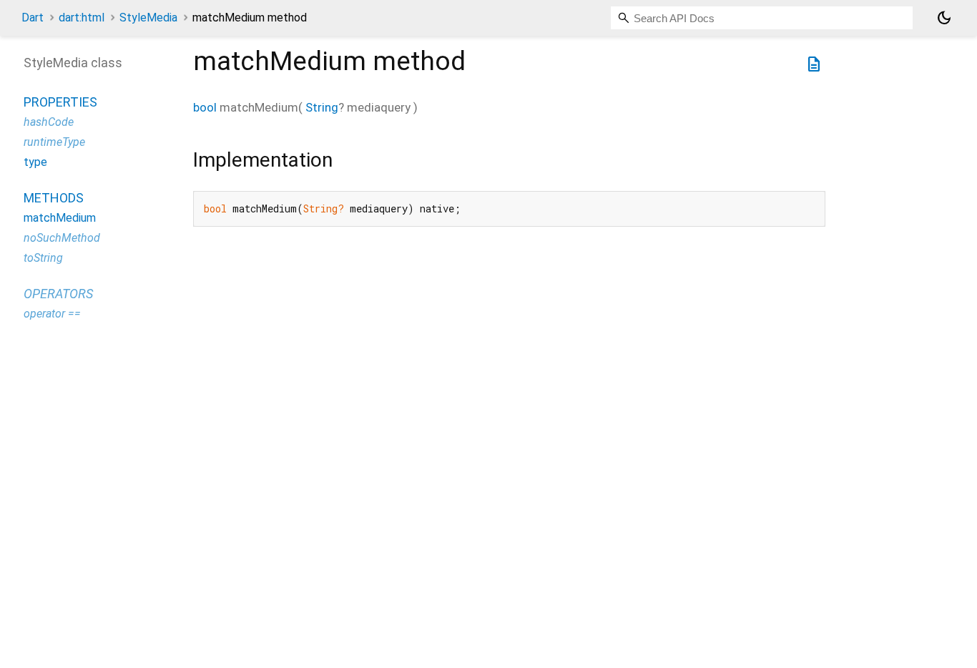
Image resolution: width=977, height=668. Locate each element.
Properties (60, 101)
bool (205, 107)
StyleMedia (148, 17)
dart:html (81, 17)
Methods (54, 197)
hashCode (49, 122)
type (35, 162)
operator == (52, 313)
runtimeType (54, 142)
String (321, 107)
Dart (32, 17)
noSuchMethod (62, 238)
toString (43, 258)
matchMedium (60, 218)
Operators (58, 293)
